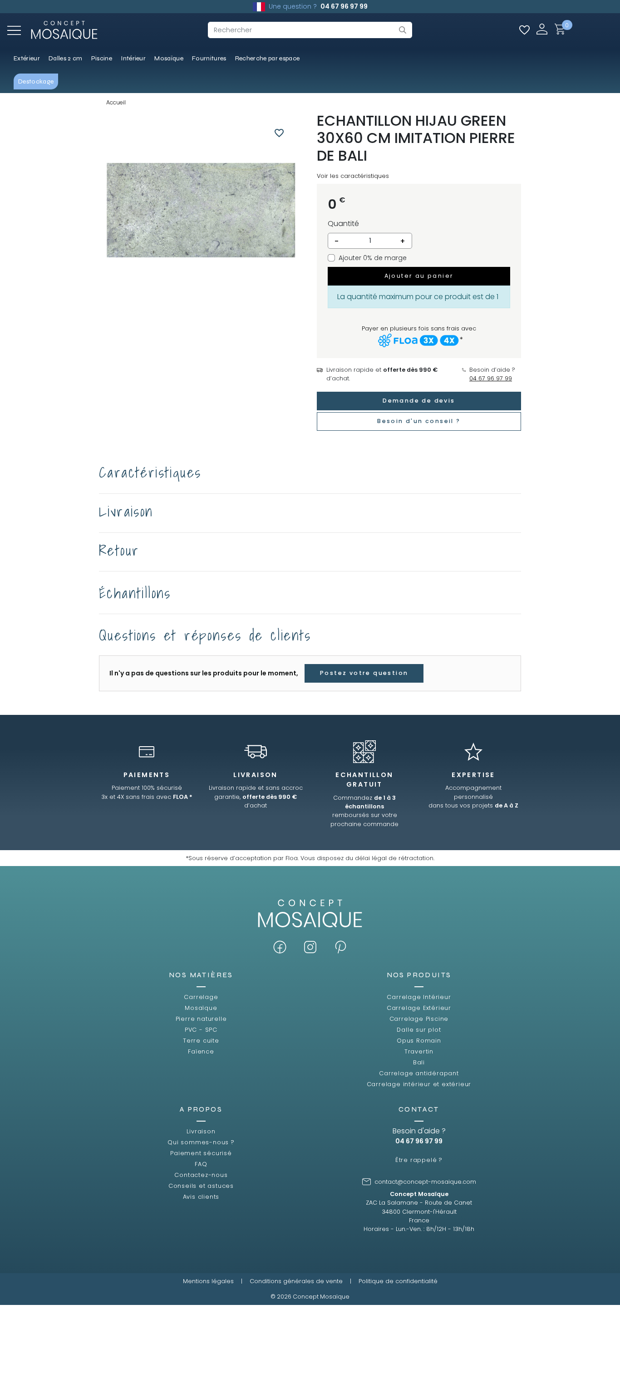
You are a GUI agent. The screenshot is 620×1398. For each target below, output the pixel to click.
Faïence (201, 1051)
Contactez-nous (200, 1175)
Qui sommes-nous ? (201, 1142)
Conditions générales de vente (296, 1281)
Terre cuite (201, 1040)
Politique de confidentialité (398, 1281)
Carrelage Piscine (419, 1019)
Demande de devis (419, 400)
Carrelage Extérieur (419, 1008)
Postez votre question (364, 673)
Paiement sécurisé (201, 1153)
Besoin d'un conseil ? (418, 421)
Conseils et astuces (201, 1186)
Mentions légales (208, 1281)
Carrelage (201, 997)
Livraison (201, 1131)
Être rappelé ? (419, 1160)
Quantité (343, 223)
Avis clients (201, 1197)
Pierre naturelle (201, 1019)
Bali (419, 1062)
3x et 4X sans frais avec (146, 797)
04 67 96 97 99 (344, 6)
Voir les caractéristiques (353, 176)
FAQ (201, 1164)
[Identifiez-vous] (541, 29)
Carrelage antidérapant (419, 1073)
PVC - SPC (201, 1030)
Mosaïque (201, 1008)
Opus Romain (419, 1040)
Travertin (418, 1051)
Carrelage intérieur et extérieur (419, 1084)
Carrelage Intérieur (419, 997)
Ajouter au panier (419, 276)
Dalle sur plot (419, 1030)
